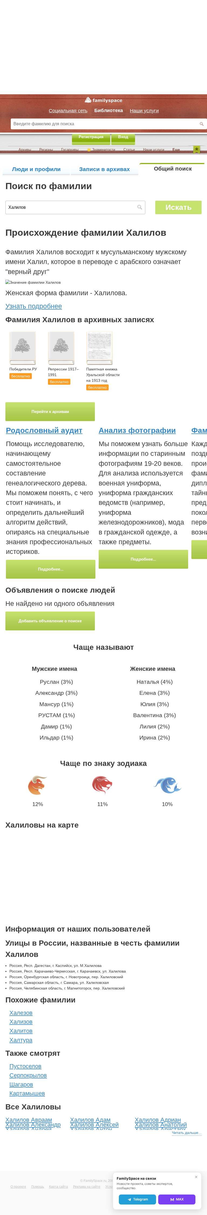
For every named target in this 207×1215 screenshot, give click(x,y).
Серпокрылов (28, 1075)
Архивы (25, 150)
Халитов (21, 1030)
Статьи (129, 150)
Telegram (140, 1199)
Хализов (21, 1021)
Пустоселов (25, 1066)
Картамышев (27, 1093)
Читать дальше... (187, 1132)
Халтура (20, 1040)
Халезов (21, 1012)
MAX (180, 1199)
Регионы (46, 150)
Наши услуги (153, 150)
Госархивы (69, 150)
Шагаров (21, 1084)
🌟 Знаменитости (101, 150)
